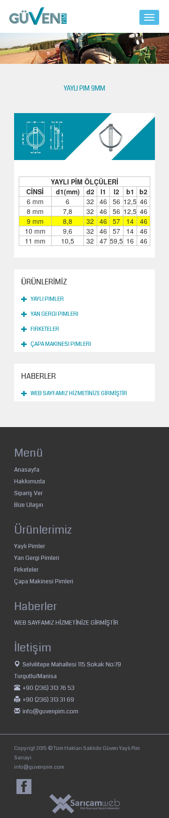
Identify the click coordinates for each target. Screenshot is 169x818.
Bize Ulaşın (28, 505)
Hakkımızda (29, 481)
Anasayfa (26, 470)
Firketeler (45, 329)
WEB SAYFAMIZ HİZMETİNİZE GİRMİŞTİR (79, 394)
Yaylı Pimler (47, 299)
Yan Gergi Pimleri (54, 314)
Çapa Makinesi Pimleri (61, 344)
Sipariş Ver (28, 493)
